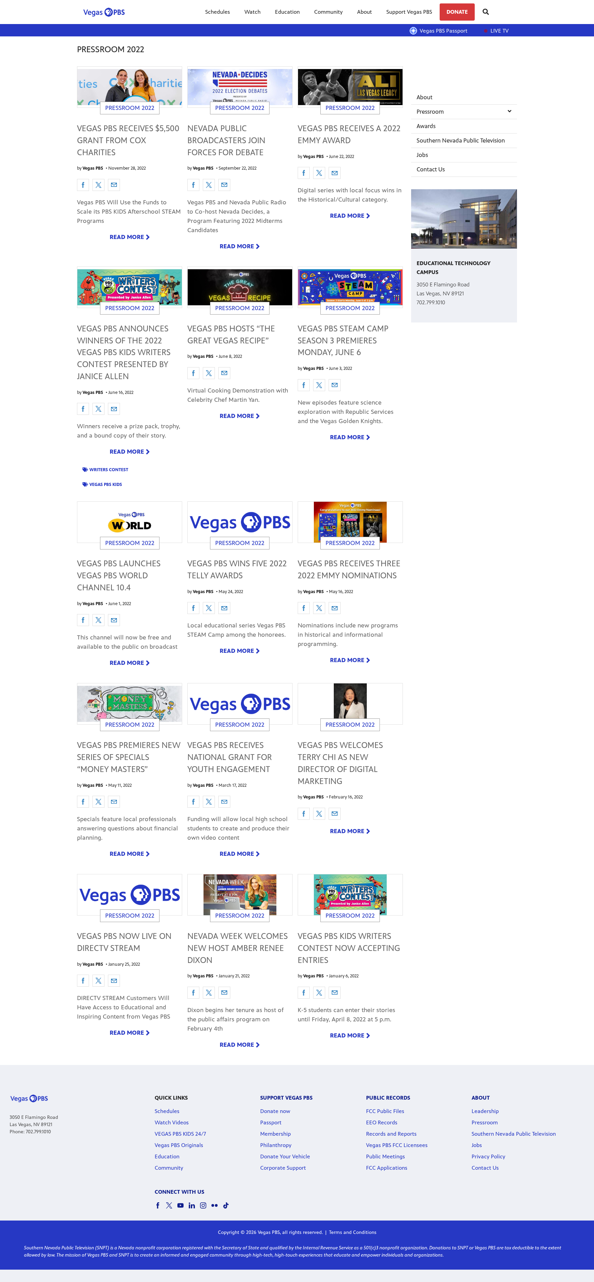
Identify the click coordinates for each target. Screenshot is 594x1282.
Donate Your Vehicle (285, 1156)
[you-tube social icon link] (183, 1208)
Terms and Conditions (352, 1232)
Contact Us (431, 169)
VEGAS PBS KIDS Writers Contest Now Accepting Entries (349, 948)
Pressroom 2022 (129, 108)
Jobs (422, 154)
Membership (275, 1134)
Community (328, 12)
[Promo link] (464, 219)
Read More (127, 237)
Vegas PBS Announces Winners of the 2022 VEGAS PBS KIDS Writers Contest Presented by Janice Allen (123, 352)
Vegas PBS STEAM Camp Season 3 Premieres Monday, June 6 (343, 341)
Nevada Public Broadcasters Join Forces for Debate (226, 140)
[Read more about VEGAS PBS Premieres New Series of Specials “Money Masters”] (129, 703)
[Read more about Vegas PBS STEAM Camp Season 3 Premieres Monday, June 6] (350, 287)
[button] (83, 185)
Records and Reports (391, 1134)
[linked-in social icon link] (194, 1208)
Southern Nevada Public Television (461, 140)
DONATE (457, 12)
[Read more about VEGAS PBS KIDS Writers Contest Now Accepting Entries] (350, 894)
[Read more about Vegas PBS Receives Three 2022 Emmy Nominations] (350, 522)
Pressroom (430, 111)
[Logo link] (29, 1098)
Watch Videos (172, 1122)
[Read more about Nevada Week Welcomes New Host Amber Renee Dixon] (240, 894)
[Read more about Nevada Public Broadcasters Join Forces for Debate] (240, 87)
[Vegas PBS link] (106, 12)
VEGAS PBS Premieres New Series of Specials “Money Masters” (128, 757)
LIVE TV (499, 30)
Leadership (485, 1111)
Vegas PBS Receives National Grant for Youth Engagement (229, 757)
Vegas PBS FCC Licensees (397, 1145)
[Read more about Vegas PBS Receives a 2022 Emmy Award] (350, 87)
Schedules (217, 12)
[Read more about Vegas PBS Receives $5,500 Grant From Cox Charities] (129, 87)
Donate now (275, 1111)
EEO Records (381, 1122)
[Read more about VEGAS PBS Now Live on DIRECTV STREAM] (129, 894)
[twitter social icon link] (171, 1208)
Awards (426, 126)
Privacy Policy (488, 1156)
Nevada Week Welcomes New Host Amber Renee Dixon (237, 948)
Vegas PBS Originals (179, 1145)
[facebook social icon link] (160, 1208)
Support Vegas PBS (409, 12)
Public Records (388, 1097)
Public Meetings (385, 1156)
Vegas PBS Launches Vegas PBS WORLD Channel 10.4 (119, 575)
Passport (271, 1122)
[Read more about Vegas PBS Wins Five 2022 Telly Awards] (240, 522)
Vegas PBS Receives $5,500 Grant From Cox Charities (128, 140)
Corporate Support (283, 1168)
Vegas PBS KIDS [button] (105, 484)
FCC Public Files (385, 1111)
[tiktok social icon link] (228, 1208)
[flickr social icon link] (217, 1208)
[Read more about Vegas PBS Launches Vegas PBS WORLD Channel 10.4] (129, 522)
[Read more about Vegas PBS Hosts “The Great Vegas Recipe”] (240, 287)
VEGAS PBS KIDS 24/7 (180, 1134)
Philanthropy (276, 1145)
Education (287, 12)
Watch (252, 12)
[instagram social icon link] (205, 1208)
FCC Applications (386, 1168)
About (364, 12)
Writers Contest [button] (108, 470)
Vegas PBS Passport (444, 30)
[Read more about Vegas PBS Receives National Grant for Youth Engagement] (240, 703)
